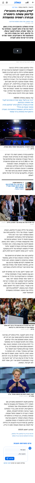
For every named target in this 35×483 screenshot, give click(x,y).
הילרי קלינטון (15, 433)
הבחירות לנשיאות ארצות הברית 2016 (22, 436)
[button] (27, 2)
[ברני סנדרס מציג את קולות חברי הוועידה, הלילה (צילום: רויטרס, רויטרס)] (17, 210)
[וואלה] (17, 2)
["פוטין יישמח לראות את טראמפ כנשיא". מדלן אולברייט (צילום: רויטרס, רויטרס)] (17, 382)
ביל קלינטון (22, 433)
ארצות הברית (29, 433)
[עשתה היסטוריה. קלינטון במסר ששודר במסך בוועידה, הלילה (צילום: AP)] (17, 135)
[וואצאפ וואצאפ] (7, 2)
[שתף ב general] (3, 2)
